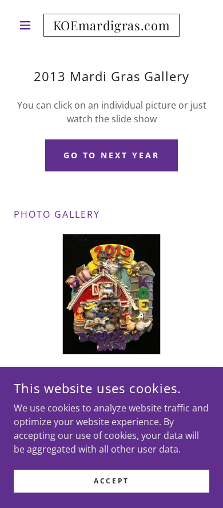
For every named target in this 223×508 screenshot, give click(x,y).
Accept (111, 481)
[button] (28, 25)
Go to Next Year (111, 155)
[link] (111, 25)
